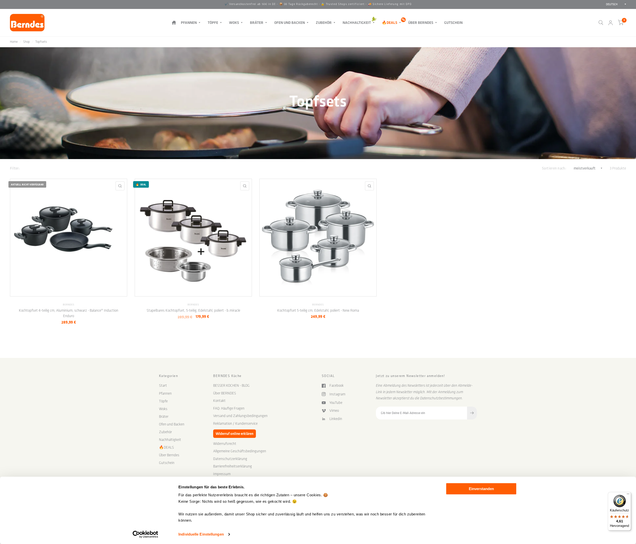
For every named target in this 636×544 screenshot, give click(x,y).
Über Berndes (420, 22)
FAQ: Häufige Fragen (228, 408)
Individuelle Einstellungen (201, 534)
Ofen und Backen (289, 22)
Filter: (15, 168)
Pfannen (189, 22)
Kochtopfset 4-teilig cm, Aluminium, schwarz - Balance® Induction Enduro (68, 313)
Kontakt (219, 400)
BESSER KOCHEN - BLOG (231, 385)
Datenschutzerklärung (230, 459)
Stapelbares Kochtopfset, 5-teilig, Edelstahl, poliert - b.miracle (193, 310)
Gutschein (453, 22)
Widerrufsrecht (224, 443)
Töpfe (213, 22)
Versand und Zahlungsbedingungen (240, 416)
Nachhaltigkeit (357, 22)
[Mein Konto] (610, 22)
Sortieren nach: (554, 168)
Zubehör (324, 22)
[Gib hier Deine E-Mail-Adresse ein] (472, 413)
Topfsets (41, 41)
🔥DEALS (389, 22)
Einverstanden (481, 489)
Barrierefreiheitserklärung (232, 466)
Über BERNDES (224, 393)
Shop (26, 41)
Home (14, 41)
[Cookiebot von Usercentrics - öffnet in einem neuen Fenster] (145, 534)
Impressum (222, 474)
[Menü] (628, 495)
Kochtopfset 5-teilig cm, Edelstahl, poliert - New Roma (318, 310)
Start (173, 22)
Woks (234, 22)
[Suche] (601, 22)
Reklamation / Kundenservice (235, 423)
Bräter (256, 22)
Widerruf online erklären (234, 433)
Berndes (68, 304)
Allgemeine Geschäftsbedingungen (239, 451)
